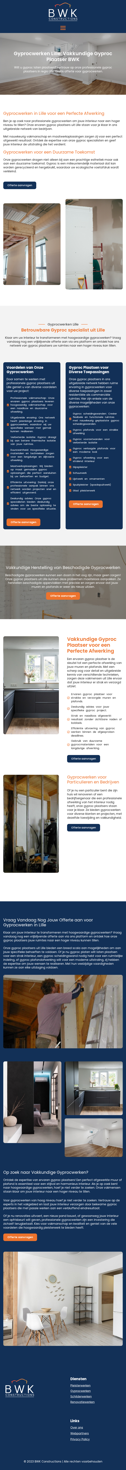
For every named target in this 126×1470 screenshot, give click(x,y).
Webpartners (79, 1433)
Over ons (76, 1427)
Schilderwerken (81, 1396)
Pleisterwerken (80, 1386)
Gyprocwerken (80, 1391)
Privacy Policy (80, 1439)
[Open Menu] (63, 28)
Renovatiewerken (82, 1402)
